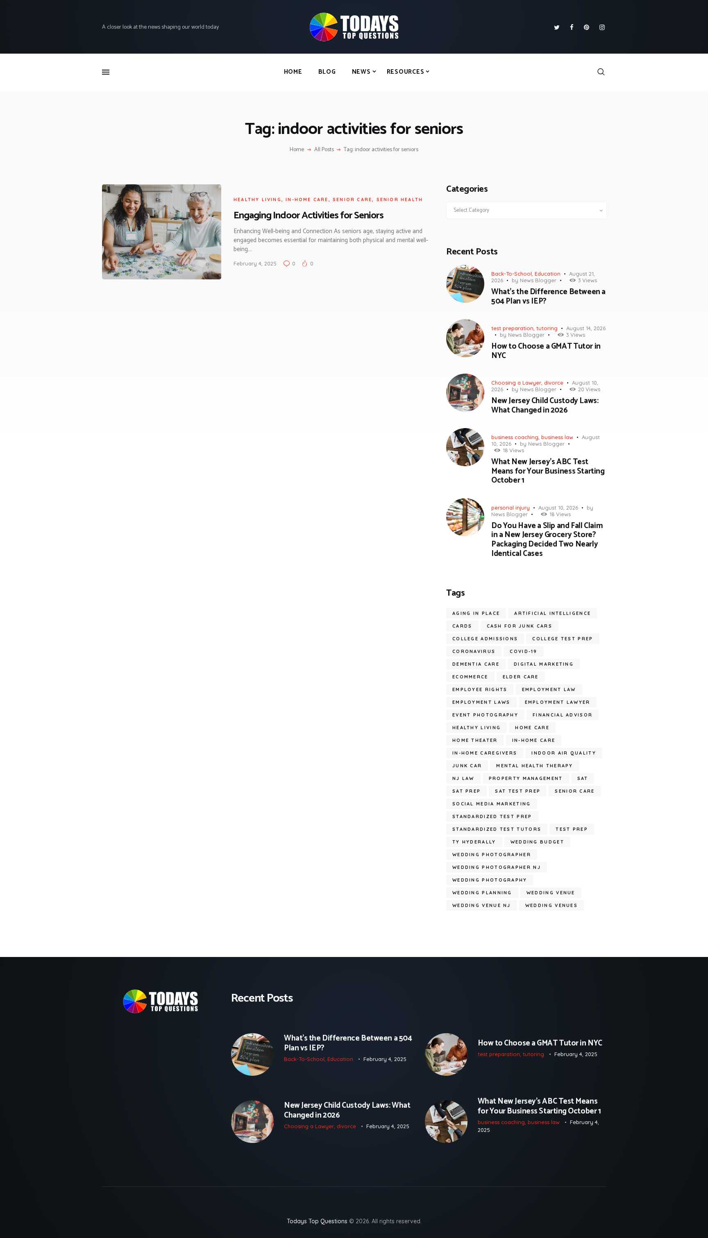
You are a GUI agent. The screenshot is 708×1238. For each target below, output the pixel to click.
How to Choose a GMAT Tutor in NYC (546, 351)
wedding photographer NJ (496, 867)
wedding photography (489, 880)
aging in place (476, 613)
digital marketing (544, 664)
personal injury (510, 507)
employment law (549, 689)
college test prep (562, 639)
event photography (485, 715)
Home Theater (475, 740)
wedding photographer (491, 854)
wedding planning (482, 893)
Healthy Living (257, 199)
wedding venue (550, 893)
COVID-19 (523, 651)
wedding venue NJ (481, 905)
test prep (572, 829)
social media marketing (491, 804)
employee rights (480, 689)
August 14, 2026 (586, 328)
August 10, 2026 (558, 507)
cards (462, 626)
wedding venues (551, 905)
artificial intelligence (552, 613)
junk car (467, 766)
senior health (400, 199)
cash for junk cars (519, 626)
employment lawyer (557, 702)
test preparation (512, 328)
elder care (521, 677)
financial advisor (562, 715)
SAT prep (466, 791)
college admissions (485, 639)
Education (547, 273)
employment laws (481, 702)
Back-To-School (511, 273)
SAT (582, 778)
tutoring (547, 328)
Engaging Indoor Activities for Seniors (309, 215)
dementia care (475, 664)
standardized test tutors (496, 829)
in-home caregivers (484, 753)
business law (557, 437)
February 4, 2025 (255, 263)
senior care (352, 199)
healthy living (476, 727)
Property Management (526, 778)
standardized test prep (492, 816)
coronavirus (473, 651)
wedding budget (537, 842)
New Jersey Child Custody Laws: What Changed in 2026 (544, 406)
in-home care (307, 199)
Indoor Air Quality (563, 753)
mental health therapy (534, 766)
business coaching (514, 437)
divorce (553, 382)
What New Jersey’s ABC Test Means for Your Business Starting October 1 (548, 471)
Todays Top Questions (317, 1221)
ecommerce (470, 677)
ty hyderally (474, 842)
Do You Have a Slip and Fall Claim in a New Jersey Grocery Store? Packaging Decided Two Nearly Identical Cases (547, 540)
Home (297, 150)
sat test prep (517, 791)
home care (532, 727)
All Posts (324, 149)
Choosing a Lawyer (516, 382)
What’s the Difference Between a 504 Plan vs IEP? (548, 297)
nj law (463, 778)
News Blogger (538, 280)
